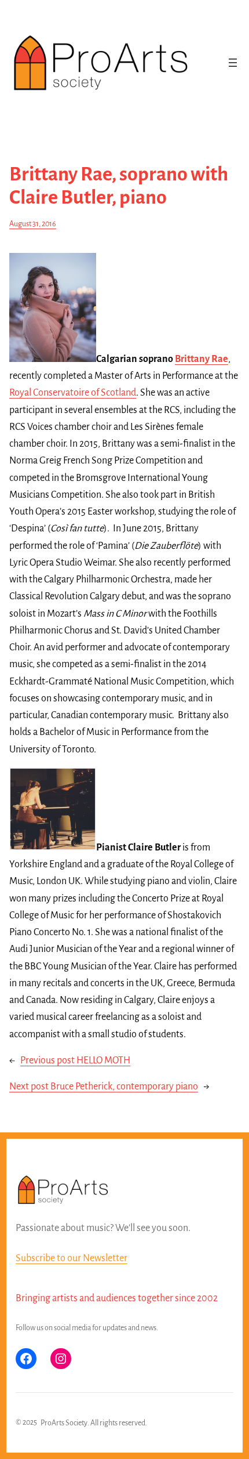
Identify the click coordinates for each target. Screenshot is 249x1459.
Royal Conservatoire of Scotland (72, 393)
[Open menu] (233, 63)
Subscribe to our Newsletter (71, 1258)
